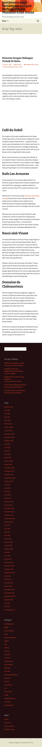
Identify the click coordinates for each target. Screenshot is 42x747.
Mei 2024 (7, 491)
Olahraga (7, 668)
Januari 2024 (8, 505)
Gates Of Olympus (10, 637)
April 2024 (7, 495)
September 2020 (9, 596)
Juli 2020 (7, 603)
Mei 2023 (7, 532)
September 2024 (9, 478)
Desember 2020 (9, 589)
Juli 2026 (7, 410)
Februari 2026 (8, 427)
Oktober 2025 (8, 441)
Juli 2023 (7, 525)
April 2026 (7, 420)
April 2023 (7, 535)
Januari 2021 (8, 586)
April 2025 (7, 454)
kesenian (7, 658)
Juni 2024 (7, 488)
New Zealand (8, 665)
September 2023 (9, 518)
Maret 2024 (7, 498)
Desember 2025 (9, 434)
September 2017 (9, 610)
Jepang (6, 651)
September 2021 (9, 573)
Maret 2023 (7, 539)
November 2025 (9, 437)
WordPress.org (9, 729)
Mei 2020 (7, 606)
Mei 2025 (7, 451)
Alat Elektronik (9, 624)
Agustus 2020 (8, 600)
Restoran (18, 64)
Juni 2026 (7, 414)
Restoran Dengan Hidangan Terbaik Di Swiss (17, 60)
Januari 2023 (8, 546)
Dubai (6, 634)
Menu (4, 21)
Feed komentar (9, 726)
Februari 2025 (8, 461)
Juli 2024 (7, 485)
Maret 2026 (7, 424)
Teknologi (7, 702)
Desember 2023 (9, 508)
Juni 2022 (7, 556)
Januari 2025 (8, 464)
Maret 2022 (7, 559)
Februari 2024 (8, 502)
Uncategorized (9, 705)
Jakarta (6, 648)
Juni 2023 (7, 529)
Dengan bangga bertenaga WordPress (21, 743)
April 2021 (7, 576)
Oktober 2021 (8, 569)
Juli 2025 (7, 444)
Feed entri (7, 723)
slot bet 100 (8, 692)
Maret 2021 (7, 579)
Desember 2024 (9, 468)
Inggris (6, 641)
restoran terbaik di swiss (10, 67)
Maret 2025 (7, 458)
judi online (7, 654)
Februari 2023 (8, 542)
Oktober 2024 (8, 474)
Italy (5, 644)
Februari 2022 (8, 562)
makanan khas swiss (31, 64)
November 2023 (9, 512)
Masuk (6, 719)
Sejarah (6, 681)
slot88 (6, 695)
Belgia (6, 627)
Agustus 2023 (8, 522)
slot (5, 688)
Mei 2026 (7, 417)
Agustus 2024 (8, 481)
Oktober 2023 (8, 515)
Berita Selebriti (9, 631)
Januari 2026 (8, 431)
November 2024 (9, 471)
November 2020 (9, 593)
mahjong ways (8, 661)
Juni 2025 (7, 447)
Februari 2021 (8, 583)
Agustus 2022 (8, 549)
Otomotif (7, 671)
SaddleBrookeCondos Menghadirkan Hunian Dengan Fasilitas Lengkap (13, 371)
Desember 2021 (9, 566)
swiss (21, 67)
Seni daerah (8, 685)
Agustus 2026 (8, 407)
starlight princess (10, 698)
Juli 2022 (7, 552)
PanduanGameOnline (11, 675)
